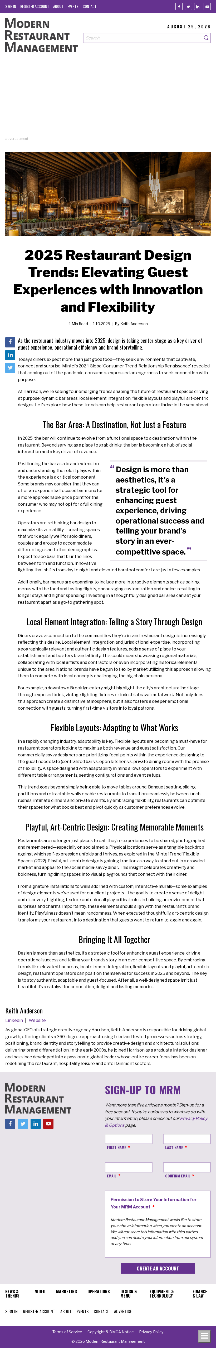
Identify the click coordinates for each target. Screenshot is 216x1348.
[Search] (206, 38)
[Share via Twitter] (10, 368)
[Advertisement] (108, 99)
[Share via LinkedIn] (10, 355)
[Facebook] (179, 6)
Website (37, 1020)
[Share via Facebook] (10, 342)
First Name (116, 1147)
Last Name (174, 1147)
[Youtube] (207, 6)
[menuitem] (10, 6)
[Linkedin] (197, 6)
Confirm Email (177, 1175)
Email (111, 1175)
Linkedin (14, 1020)
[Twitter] (188, 6)
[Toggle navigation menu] (204, 1336)
